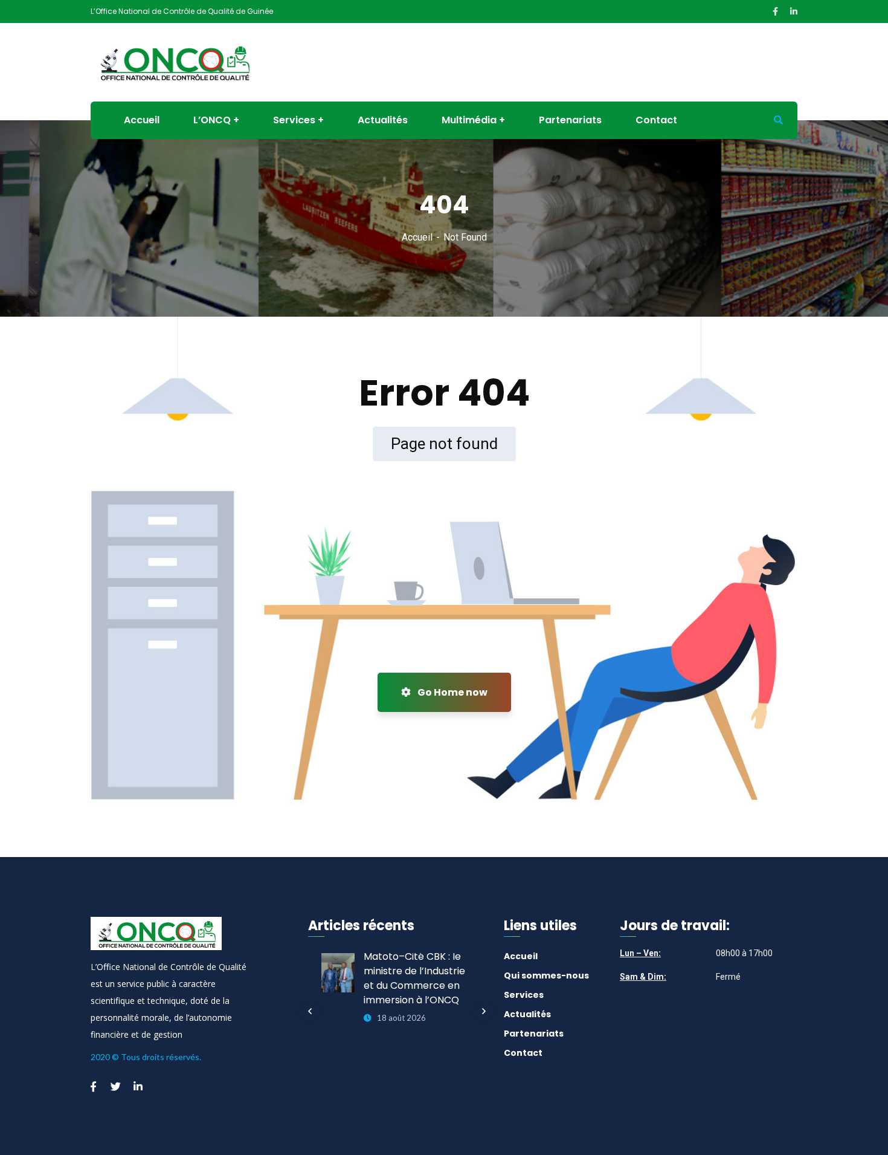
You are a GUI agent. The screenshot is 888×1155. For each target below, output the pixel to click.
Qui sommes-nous (546, 975)
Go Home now (451, 692)
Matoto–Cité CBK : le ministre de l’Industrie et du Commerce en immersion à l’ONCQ (414, 978)
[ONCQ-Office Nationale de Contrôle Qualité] (174, 61)
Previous (310, 1011)
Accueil (417, 237)
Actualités (527, 1014)
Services (524, 995)
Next (484, 1011)
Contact (523, 1053)
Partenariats (534, 1033)
